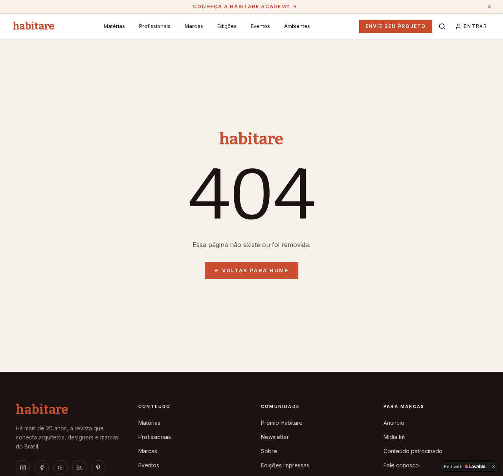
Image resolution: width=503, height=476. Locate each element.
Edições (227, 26)
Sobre (269, 451)
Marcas (194, 26)
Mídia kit (394, 437)
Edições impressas (285, 465)
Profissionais (155, 26)
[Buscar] (442, 26)
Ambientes (297, 26)
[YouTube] (60, 467)
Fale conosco (401, 465)
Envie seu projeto (395, 26)
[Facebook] (42, 467)
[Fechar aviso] (489, 6)
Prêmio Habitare (282, 422)
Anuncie (394, 422)
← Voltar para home (251, 270)
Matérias (114, 26)
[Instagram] (23, 467)
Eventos (260, 26)
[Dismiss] (493, 466)
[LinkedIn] (79, 467)
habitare (34, 26)
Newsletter (275, 437)
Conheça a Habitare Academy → (245, 6)
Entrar (475, 26)
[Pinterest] (98, 467)
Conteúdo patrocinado (413, 451)
